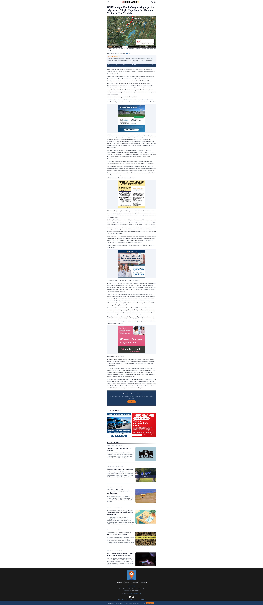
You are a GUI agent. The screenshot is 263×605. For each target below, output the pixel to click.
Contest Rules (141, 599)
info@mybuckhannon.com (134, 593)
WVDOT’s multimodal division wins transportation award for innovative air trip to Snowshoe (119, 492)
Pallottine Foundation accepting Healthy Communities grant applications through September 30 (120, 512)
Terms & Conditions (132, 599)
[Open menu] (108, 1)
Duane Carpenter (111, 445)
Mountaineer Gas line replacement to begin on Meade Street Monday (119, 533)
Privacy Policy (122, 599)
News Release (110, 487)
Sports (127, 582)
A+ (129, 53)
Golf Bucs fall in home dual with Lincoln (120, 469)
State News (144, 582)
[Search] (154, 1)
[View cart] (152, 2)
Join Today (150, 603)
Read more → (142, 62)
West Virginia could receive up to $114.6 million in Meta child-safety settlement (120, 554)
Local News (119, 582)
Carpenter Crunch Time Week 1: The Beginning (119, 449)
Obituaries (135, 582)
